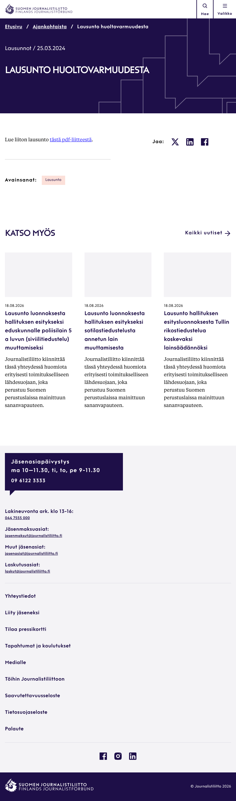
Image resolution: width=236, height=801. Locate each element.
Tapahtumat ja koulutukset (38, 646)
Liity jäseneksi (22, 613)
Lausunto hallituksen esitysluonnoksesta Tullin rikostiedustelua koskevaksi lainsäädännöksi (196, 331)
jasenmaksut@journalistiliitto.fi (33, 536)
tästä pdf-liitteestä (71, 139)
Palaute (14, 729)
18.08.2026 (14, 306)
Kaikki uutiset (203, 233)
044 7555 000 (17, 518)
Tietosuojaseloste (26, 712)
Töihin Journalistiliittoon (35, 679)
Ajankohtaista (50, 27)
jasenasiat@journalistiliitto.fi (31, 554)
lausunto (53, 180)
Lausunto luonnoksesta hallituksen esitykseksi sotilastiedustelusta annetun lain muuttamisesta (115, 331)
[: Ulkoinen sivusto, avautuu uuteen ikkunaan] (175, 142)
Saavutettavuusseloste (32, 696)
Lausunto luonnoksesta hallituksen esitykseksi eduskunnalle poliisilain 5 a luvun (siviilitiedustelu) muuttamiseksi (38, 331)
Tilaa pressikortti (25, 629)
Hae (205, 14)
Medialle (15, 662)
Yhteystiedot (20, 596)
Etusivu (13, 27)
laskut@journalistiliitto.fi (27, 571)
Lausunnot (18, 49)
